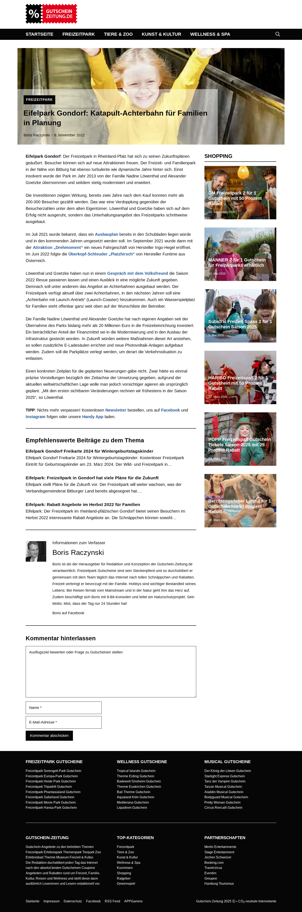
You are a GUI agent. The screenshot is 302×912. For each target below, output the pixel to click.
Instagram (35, 416)
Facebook (170, 410)
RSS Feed (112, 901)
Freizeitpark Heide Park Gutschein (51, 781)
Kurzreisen (125, 867)
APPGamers (133, 901)
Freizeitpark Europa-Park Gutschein (52, 776)
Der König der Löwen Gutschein (227, 771)
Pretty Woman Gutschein (222, 802)
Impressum (52, 901)
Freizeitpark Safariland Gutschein (50, 797)
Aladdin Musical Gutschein (223, 792)
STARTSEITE (39, 34)
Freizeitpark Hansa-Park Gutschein (51, 807)
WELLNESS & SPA (210, 34)
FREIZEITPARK (78, 34)
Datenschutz (73, 901)
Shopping (124, 873)
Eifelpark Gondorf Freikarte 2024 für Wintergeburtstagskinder (89, 451)
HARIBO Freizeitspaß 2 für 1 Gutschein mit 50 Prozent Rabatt (238, 383)
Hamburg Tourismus (219, 883)
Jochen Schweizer (217, 857)
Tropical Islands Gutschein (136, 771)
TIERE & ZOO (118, 34)
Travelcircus (213, 867)
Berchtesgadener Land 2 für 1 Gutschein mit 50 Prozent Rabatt (239, 506)
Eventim (210, 873)
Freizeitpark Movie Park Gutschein (51, 802)
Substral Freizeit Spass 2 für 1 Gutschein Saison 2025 (240, 324)
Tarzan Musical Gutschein (223, 786)
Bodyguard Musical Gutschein (226, 797)
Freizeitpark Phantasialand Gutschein (53, 792)
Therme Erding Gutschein (135, 776)
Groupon (210, 878)
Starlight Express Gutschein (224, 776)
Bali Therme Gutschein (133, 792)
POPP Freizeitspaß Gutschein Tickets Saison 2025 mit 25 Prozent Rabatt (239, 445)
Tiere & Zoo (125, 852)
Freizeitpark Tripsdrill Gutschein (49, 786)
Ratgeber (123, 878)
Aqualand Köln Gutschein (135, 797)
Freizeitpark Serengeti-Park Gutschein (53, 771)
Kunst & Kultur (127, 857)
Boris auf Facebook (68, 613)
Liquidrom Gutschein (132, 807)
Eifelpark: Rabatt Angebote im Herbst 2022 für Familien (83, 504)
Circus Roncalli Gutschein (223, 807)
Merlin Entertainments (220, 847)
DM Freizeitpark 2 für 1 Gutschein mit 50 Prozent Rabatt (235, 198)
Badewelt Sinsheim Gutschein (139, 781)
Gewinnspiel (126, 883)
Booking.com (214, 862)
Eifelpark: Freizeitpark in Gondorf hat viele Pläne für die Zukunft (92, 477)
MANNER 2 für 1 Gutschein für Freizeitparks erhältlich (237, 262)
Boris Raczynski (37, 135)
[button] (278, 34)
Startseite (32, 901)
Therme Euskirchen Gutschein (139, 786)
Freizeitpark (125, 847)
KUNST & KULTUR (161, 34)
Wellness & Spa (128, 862)
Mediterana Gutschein (133, 802)
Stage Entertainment (219, 852)
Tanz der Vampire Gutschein (225, 781)
